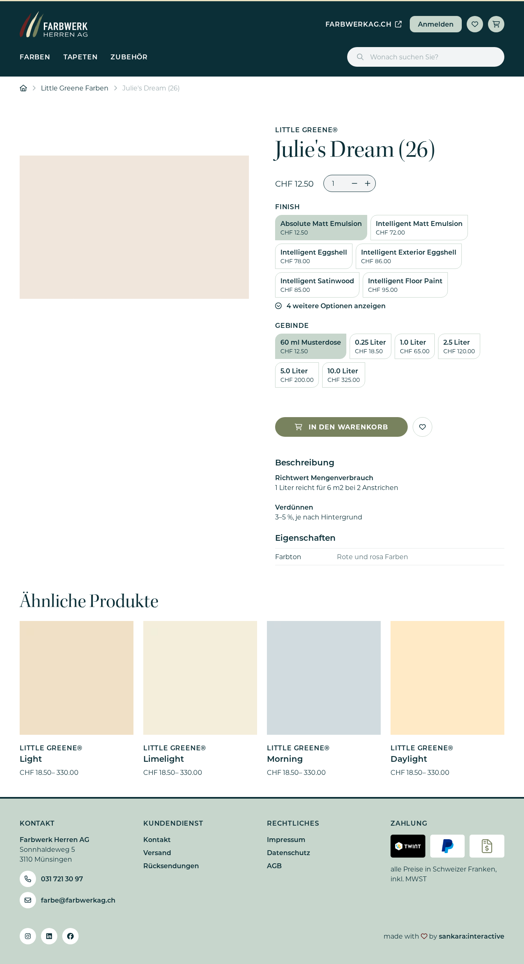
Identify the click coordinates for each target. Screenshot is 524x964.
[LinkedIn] (49, 936)
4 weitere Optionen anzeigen (336, 305)
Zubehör (129, 56)
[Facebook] (70, 936)
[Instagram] (28, 936)
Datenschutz (288, 852)
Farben (35, 56)
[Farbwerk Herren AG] (54, 24)
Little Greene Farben (74, 88)
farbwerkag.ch (358, 24)
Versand (157, 852)
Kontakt (157, 839)
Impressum (286, 839)
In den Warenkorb (348, 426)
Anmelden (436, 24)
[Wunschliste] (475, 24)
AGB (274, 865)
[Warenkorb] (496, 24)
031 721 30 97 (62, 878)
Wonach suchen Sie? (404, 56)
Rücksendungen (171, 865)
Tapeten (80, 56)
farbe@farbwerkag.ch (78, 900)
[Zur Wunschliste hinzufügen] (422, 427)
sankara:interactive (471, 936)
